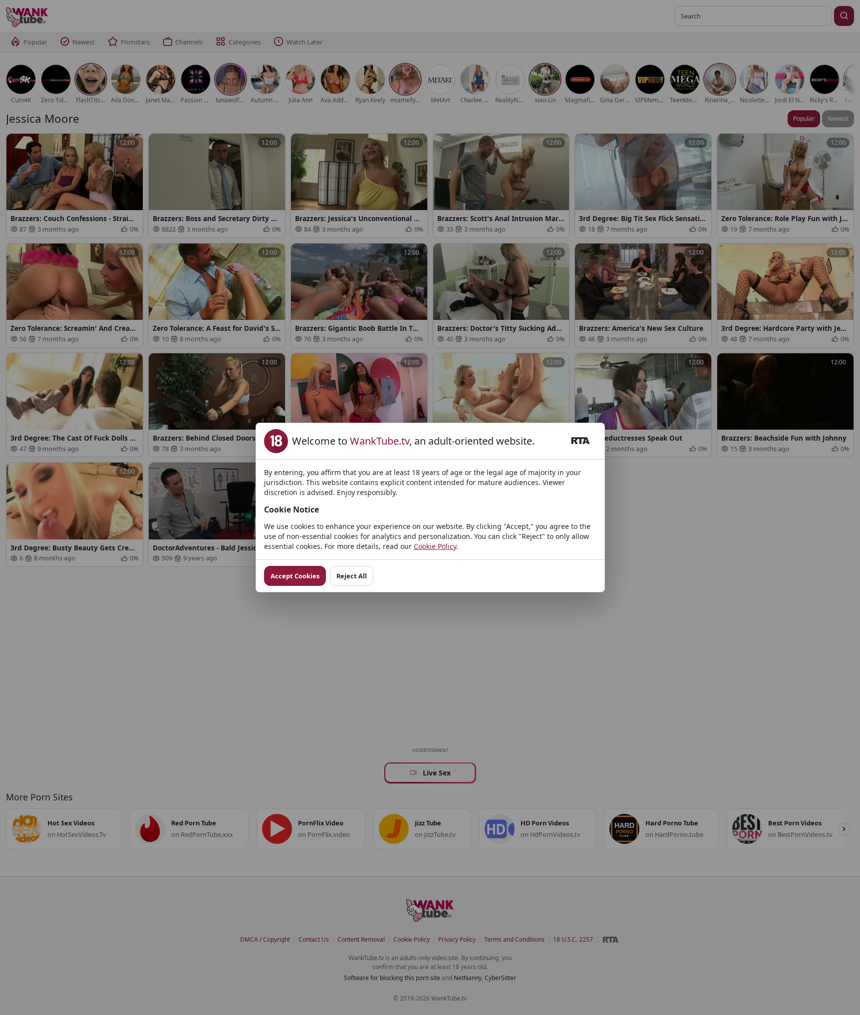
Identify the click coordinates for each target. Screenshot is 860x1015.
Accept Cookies (295, 575)
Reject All (351, 575)
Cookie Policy (435, 546)
